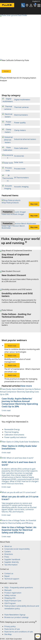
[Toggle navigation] (38, 5)
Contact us (8, 573)
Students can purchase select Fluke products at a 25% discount (20, 280)
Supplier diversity (11, 562)
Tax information (10, 564)
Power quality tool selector (15, 437)
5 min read (6, 410)
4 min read (6, 452)
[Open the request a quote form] (23, 5)
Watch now (12, 346)
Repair (7, 576)
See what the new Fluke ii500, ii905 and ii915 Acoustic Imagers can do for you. (20, 262)
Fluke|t (8, 9)
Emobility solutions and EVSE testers (17, 295)
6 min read (6, 487)
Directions (8, 554)
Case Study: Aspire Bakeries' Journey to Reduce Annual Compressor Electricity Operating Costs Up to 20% (20, 402)
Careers (7, 551)
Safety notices (10, 595)
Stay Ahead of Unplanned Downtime (15, 256)
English (35, 1)
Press (6, 557)
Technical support (11, 579)
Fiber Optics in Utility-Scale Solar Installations (19, 447)
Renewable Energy (12, 429)
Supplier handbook (12, 559)
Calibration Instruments (14, 434)
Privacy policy (10, 626)
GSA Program (10, 603)
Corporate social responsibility (17, 549)
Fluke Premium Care (12, 600)
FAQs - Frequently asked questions (18, 587)
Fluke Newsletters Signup (14, 614)
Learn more (6, 71)
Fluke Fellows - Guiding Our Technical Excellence (16, 315)
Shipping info (9, 598)
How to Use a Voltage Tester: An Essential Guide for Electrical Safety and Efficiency (19, 530)
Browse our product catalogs (16, 617)
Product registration (12, 593)
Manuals (7, 590)
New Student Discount (14, 275)
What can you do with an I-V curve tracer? (20, 498)
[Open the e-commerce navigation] (31, 5)
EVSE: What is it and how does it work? (19, 463)
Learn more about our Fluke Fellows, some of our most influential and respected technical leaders (20, 323)
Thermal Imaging (11, 432)
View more (26, 385)
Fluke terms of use (12, 629)
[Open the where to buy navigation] (27, 5)
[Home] (7, 5)
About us (8, 546)
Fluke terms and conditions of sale (18, 631)
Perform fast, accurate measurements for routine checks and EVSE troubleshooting (19, 301)
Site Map (8, 634)
